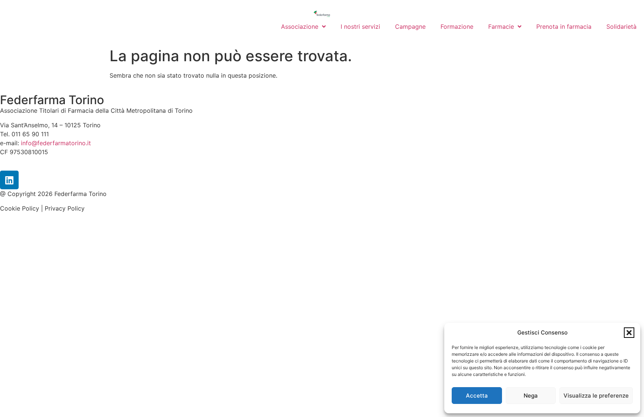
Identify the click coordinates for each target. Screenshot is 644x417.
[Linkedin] (9, 180)
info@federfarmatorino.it (56, 143)
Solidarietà (621, 26)
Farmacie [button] (501, 26)
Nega (531, 395)
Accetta (477, 395)
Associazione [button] (299, 26)
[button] (629, 332)
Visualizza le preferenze (596, 395)
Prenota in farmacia (563, 26)
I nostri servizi (360, 26)
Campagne (410, 26)
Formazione (457, 26)
